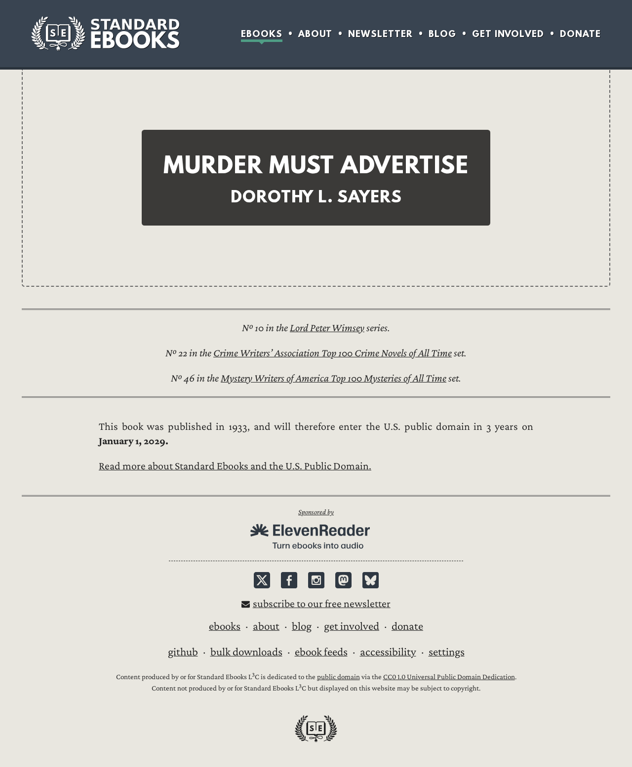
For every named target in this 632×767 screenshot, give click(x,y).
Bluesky (370, 580)
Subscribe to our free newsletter (322, 604)
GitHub (183, 652)
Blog (442, 34)
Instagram (316, 580)
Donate (580, 34)
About (315, 34)
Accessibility (388, 652)
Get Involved (508, 34)
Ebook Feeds (321, 652)
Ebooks (261, 34)
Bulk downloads (246, 652)
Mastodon (343, 580)
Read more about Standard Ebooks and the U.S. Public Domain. (235, 466)
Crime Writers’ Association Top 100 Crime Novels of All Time (332, 353)
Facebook (289, 580)
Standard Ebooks (105, 33)
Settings (447, 652)
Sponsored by (316, 512)
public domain (338, 677)
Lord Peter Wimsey (327, 328)
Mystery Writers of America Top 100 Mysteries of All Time (333, 378)
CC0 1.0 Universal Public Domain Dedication (449, 677)
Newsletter (380, 34)
